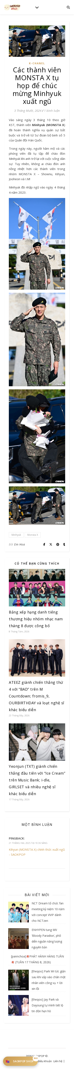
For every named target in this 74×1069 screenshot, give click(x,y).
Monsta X (32, 535)
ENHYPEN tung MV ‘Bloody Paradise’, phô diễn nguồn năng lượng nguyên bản (47, 938)
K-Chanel (37, 63)
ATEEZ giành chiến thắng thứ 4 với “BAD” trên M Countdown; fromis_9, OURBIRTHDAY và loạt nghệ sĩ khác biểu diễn (36, 696)
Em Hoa (19, 544)
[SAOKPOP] (12, 7)
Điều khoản (45, 1061)
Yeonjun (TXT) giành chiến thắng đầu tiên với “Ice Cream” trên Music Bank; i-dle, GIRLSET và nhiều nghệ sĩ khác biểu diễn (37, 780)
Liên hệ (57, 1061)
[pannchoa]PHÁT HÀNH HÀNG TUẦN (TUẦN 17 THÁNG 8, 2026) (37, 959)
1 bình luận (52, 110)
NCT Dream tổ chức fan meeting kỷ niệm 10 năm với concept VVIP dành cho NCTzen (48, 912)
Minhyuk (16, 535)
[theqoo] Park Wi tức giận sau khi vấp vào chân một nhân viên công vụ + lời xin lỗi (49, 980)
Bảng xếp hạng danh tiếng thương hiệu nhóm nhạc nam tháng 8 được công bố (36, 619)
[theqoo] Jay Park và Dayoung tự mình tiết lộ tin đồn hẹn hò (47, 1005)
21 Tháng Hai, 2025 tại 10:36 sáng (28, 842)
